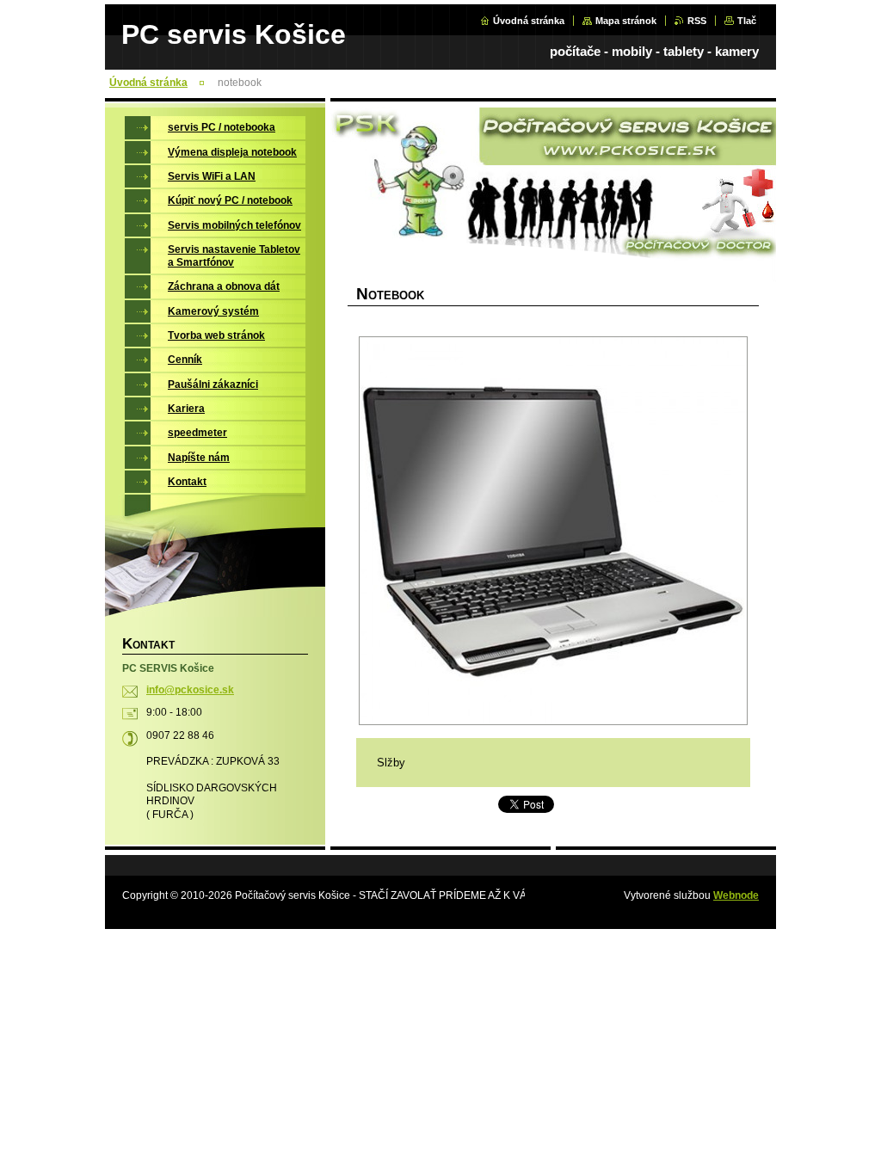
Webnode (736, 895)
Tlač (746, 20)
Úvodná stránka (528, 20)
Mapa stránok (625, 20)
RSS (696, 20)
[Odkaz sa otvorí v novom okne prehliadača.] (553, 530)
